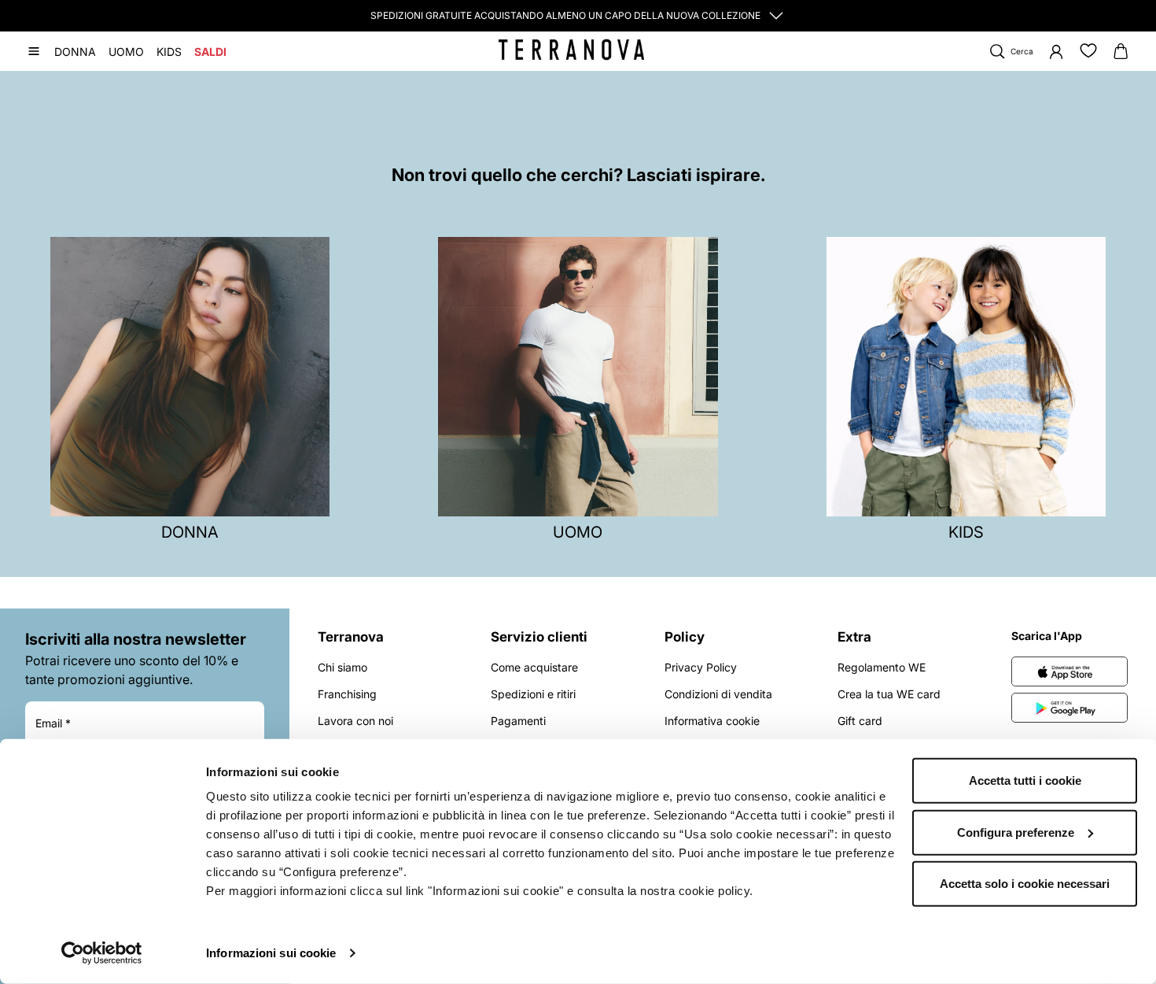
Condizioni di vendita (718, 694)
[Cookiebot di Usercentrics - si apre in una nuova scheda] (102, 953)
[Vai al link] (1069, 671)
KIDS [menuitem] (169, 51)
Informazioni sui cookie (271, 953)
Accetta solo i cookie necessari (1025, 883)
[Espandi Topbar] (776, 15)
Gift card (860, 720)
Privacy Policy (701, 667)
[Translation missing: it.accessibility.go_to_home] (571, 49)
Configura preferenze (1015, 831)
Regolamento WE (882, 667)
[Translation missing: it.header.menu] (33, 51)
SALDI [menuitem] (210, 51)
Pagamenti (518, 720)
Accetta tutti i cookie (1025, 780)
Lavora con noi (355, 720)
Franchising (347, 694)
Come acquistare (534, 667)
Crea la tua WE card (889, 694)
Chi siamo (342, 667)
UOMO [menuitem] (126, 51)
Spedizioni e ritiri (533, 694)
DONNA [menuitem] (75, 51)
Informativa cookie (712, 720)
